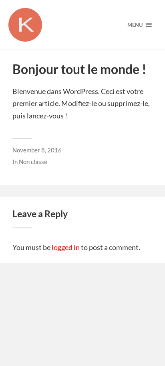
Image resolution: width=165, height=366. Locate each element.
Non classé (33, 161)
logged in (66, 247)
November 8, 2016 (37, 150)
